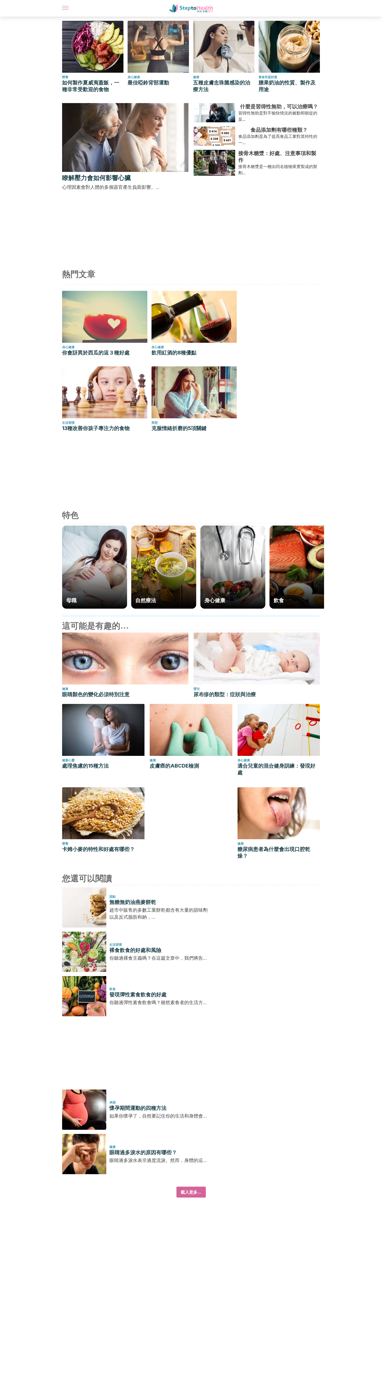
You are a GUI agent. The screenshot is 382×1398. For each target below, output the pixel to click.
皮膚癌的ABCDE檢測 (174, 766)
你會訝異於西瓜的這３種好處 (96, 353)
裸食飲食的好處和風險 (135, 950)
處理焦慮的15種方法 (85, 766)
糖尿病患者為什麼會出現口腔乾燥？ (274, 852)
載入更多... (191, 1192)
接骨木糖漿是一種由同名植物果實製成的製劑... (277, 169)
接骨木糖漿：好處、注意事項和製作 (277, 156)
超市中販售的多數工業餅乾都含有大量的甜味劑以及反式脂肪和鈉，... (158, 913)
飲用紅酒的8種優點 (174, 353)
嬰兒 (197, 689)
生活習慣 (68, 423)
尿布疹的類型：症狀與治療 (225, 694)
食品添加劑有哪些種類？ (279, 130)
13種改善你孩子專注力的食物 (96, 428)
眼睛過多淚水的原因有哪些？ (143, 1152)
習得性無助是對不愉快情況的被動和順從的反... (277, 116)
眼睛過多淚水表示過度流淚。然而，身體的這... (158, 1160)
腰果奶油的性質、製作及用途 (287, 85)
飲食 (112, 989)
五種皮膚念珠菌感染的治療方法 (221, 85)
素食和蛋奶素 (268, 77)
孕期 (112, 1102)
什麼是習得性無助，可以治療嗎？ (279, 106)
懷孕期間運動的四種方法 (138, 1108)
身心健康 (134, 77)
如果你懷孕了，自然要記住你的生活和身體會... (158, 1116)
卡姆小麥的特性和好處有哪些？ (98, 849)
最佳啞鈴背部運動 (148, 82)
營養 (65, 77)
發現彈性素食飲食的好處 (138, 994)
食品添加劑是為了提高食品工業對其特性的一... (277, 139)
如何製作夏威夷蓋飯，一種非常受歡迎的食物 (90, 85)
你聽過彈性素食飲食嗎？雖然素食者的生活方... (158, 1002)
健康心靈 (68, 760)
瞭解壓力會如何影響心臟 (96, 178)
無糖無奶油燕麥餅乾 (132, 902)
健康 (196, 77)
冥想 (155, 423)
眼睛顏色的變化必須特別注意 (96, 694)
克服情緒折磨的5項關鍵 (179, 428)
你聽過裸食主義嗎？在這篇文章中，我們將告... (158, 958)
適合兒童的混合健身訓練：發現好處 (276, 769)
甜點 (112, 896)
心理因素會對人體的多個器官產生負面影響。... (111, 187)
